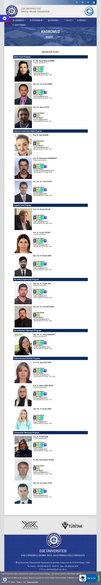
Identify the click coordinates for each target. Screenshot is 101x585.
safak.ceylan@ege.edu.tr (41, 222)
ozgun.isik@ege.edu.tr (40, 296)
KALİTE (69, 20)
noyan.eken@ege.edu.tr (40, 268)
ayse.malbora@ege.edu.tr (41, 147)
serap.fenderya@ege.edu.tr (41, 347)
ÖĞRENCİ (82, 20)
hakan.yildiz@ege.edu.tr (40, 495)
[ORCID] (38, 69)
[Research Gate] (41, 69)
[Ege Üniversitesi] (82, 2)
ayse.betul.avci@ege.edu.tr (41, 375)
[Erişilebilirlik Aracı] (4, 579)
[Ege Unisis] (34, 69)
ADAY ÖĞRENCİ (20, 25)
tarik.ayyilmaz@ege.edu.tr (41, 319)
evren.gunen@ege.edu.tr (40, 96)
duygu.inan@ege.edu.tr (40, 422)
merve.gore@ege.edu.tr (40, 398)
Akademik (49, 37)
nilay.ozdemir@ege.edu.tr (41, 73)
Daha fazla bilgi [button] (32, 582)
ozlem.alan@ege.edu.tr (40, 449)
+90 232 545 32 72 (38, 75)
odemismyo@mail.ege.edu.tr (56, 569)
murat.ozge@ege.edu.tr (40, 119)
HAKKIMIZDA (20, 20)
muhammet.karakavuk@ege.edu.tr (43, 170)
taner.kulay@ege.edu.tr (40, 194)
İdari (58, 37)
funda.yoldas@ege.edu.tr (41, 245)
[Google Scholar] (45, 92)
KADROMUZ (54, 20)
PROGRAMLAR (37, 20)
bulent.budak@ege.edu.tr (41, 472)
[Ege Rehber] (76, 2)
